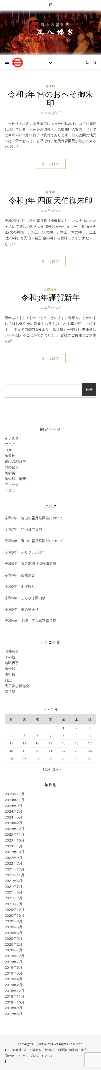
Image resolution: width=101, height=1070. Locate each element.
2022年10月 (14, 851)
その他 (10, 656)
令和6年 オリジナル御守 (25, 552)
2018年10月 (14, 1002)
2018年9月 (13, 1007)
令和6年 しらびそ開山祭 (25, 597)
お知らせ (50, 289)
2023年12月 (14, 828)
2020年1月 (13, 950)
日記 (8, 680)
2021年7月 (13, 886)
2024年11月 (14, 799)
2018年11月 (14, 996)
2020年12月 (14, 909)
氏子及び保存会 (17, 685)
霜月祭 (10, 691)
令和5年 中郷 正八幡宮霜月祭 (30, 620)
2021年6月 (13, 892)
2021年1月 (13, 903)
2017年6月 (13, 1013)
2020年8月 (13, 926)
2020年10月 (14, 915)
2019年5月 (13, 973)
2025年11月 (14, 793)
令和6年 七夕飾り (20, 586)
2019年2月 (13, 984)
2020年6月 (13, 932)
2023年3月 (13, 846)
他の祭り (12, 467)
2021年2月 (13, 898)
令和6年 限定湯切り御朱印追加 (30, 563)
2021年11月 (14, 875)
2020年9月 (13, 921)
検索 (89, 389)
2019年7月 (13, 961)
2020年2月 (13, 944)
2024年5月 (13, 817)
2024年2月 (13, 822)
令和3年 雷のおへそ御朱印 (50, 98)
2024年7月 (13, 811)
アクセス (12, 484)
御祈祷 (10, 473)
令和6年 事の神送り (22, 609)
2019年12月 (14, 955)
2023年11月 (14, 834)
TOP (8, 449)
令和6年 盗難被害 (20, 575)
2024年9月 (13, 805)
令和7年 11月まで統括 (24, 529)
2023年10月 (14, 840)
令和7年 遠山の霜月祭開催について (34, 517)
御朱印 (50, 86)
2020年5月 (13, 938)
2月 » (57, 769)
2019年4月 (13, 978)
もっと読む (50, 164)
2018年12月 (14, 990)
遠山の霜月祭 (15, 461)
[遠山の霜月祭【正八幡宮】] (50, 28)
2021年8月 (13, 880)
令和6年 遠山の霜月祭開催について (34, 540)
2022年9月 (13, 857)
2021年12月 (14, 869)
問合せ (10, 490)
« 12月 (45, 769)
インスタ (12, 438)
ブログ (10, 444)
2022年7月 (13, 863)
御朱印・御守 (15, 478)
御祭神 (10, 455)
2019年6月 (13, 967)
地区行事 (12, 662)
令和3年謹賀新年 (50, 297)
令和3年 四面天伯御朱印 (50, 200)
